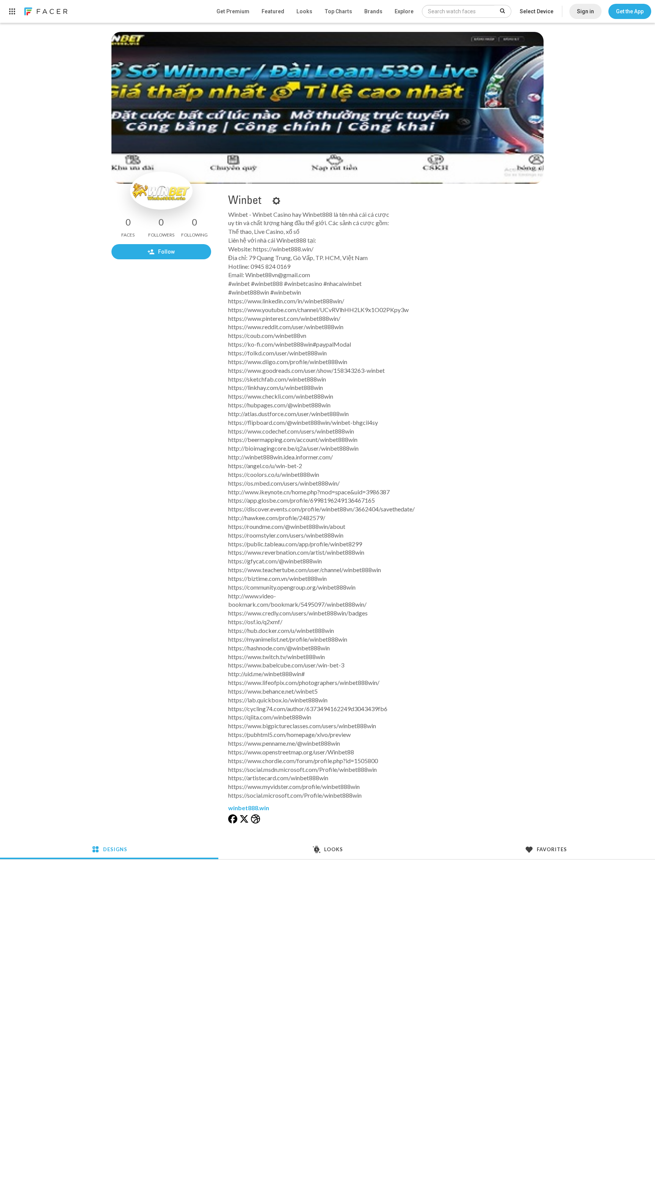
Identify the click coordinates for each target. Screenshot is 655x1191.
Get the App (630, 11)
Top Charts (338, 11)
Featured (273, 11)
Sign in (585, 11)
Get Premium (232, 11)
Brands (373, 11)
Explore (404, 11)
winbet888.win (248, 807)
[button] (629, 11)
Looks (304, 11)
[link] (45, 11)
